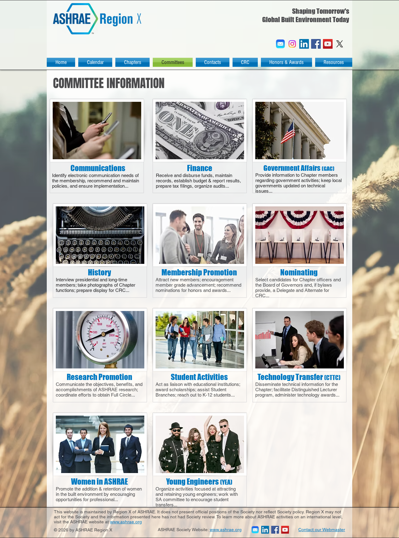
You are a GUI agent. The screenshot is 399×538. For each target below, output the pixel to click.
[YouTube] (328, 44)
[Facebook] (316, 44)
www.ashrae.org (126, 521)
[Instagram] (292, 44)
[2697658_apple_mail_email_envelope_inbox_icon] (280, 44)
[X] (339, 44)
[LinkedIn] (304, 44)
